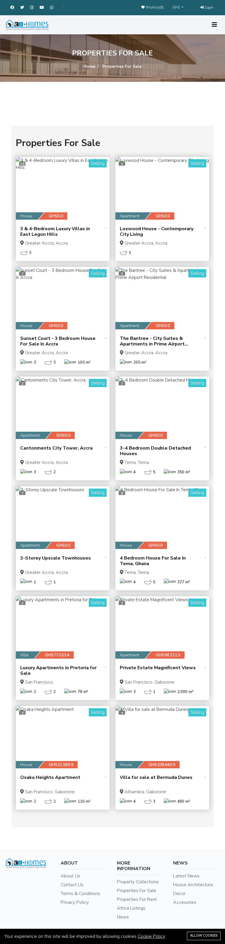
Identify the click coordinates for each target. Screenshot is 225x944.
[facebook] (15, 7)
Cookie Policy (151, 936)
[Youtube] (45, 7)
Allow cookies (203, 935)
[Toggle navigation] (214, 25)
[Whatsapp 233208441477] (54, 7)
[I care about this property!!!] (106, 226)
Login (208, 7)
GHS (177, 7)
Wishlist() (154, 7)
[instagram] (35, 7)
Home (89, 66)
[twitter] (25, 7)
